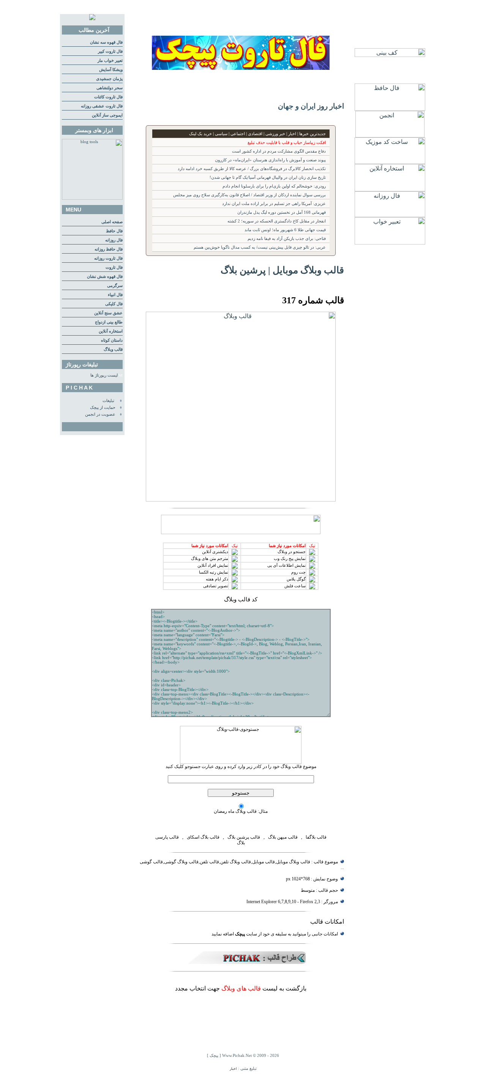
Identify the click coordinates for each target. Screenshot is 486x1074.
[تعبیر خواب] (390, 242)
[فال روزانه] (390, 215)
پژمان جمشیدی (109, 79)
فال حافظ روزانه (109, 249)
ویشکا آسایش (111, 70)
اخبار (233, 1069)
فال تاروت (114, 267)
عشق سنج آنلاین (108, 313)
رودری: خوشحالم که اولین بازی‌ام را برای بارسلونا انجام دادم (274, 186)
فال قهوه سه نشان (106, 42)
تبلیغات (108, 401)
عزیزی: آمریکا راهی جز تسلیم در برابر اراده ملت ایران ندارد (274, 204)
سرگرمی (115, 286)
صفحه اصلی (112, 222)
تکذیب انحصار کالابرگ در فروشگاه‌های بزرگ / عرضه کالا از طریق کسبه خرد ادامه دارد (252, 169)
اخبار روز (330, 106)
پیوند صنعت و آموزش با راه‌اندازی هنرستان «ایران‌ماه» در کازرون (270, 160)
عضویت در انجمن (100, 414)
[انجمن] (389, 135)
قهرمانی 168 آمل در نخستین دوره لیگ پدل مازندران (281, 212)
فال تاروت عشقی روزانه (102, 106)
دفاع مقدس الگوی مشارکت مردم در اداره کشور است (279, 151)
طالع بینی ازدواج (109, 322)
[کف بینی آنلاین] (390, 55)
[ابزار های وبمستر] (92, 198)
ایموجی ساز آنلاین (107, 115)
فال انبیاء (115, 295)
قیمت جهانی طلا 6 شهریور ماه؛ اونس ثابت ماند (285, 230)
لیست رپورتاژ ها (104, 375)
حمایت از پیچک (102, 407)
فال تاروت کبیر (110, 51)
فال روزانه (114, 240)
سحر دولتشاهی (109, 88)
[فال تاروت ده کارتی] (241, 68)
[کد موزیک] (390, 162)
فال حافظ (114, 231)
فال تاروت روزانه (108, 258)
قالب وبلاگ (113, 349)
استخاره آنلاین (111, 331)
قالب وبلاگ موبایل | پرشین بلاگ (282, 270)
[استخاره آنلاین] (390, 189)
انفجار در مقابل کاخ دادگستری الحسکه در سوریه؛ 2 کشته (276, 221)
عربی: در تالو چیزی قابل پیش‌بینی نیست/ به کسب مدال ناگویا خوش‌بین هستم (260, 247)
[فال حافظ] (390, 109)
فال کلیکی (114, 304)
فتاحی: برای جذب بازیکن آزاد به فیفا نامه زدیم (287, 239)
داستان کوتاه (112, 340)
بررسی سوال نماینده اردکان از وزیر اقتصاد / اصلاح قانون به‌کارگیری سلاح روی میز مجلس (249, 195)
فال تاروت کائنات (108, 97)
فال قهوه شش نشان (105, 276)
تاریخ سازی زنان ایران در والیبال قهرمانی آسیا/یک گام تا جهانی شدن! (268, 177)
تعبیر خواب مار (110, 60)
